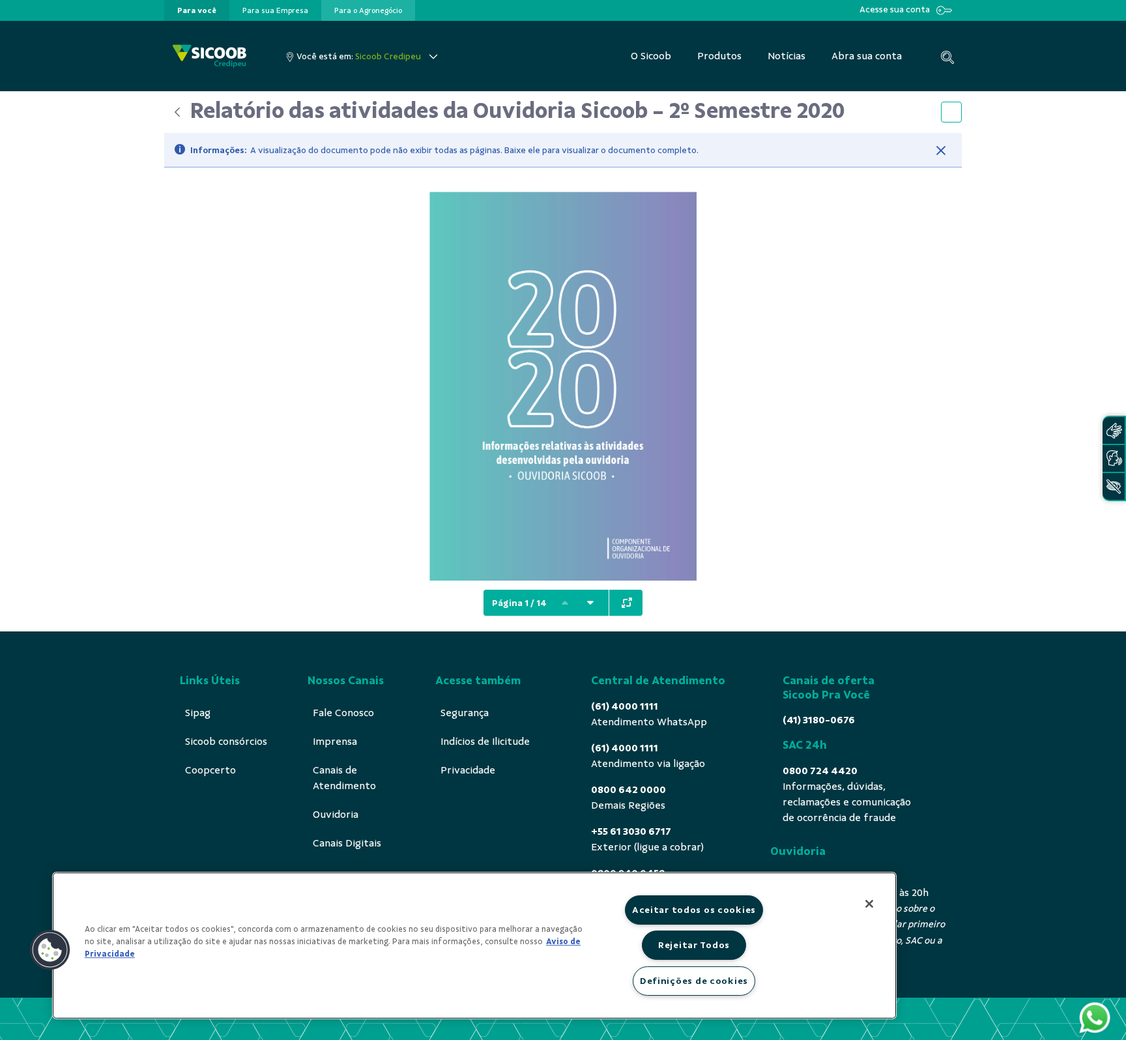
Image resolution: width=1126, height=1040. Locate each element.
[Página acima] (565, 603)
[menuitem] (196, 10)
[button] (50, 950)
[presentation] (196, 10)
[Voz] (1114, 458)
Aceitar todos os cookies (694, 909)
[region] (474, 945)
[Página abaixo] (590, 603)
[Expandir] (627, 603)
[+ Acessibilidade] (1114, 486)
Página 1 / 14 (519, 603)
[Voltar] (177, 112)
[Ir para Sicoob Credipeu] (209, 56)
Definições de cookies (694, 980)
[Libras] (1114, 430)
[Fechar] (941, 150)
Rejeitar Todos (694, 945)
